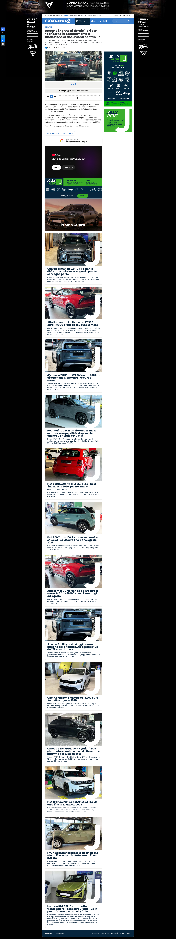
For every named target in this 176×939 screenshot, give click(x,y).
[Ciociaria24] (58, 20)
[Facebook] (3, 29)
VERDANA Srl (49, 933)
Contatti (105, 933)
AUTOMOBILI (100, 21)
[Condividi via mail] (3, 44)
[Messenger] (3, 40)
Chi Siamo (96, 933)
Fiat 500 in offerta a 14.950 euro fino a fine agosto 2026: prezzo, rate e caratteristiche (95, 15)
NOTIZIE (82, 21)
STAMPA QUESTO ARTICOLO (61, 133)
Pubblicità (114, 933)
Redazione (50, 48)
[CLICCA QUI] (73, 162)
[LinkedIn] (3, 36)
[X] (3, 33)
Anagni (48, 27)
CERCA (83, 196)
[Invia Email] (54, 48)
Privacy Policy (125, 933)
